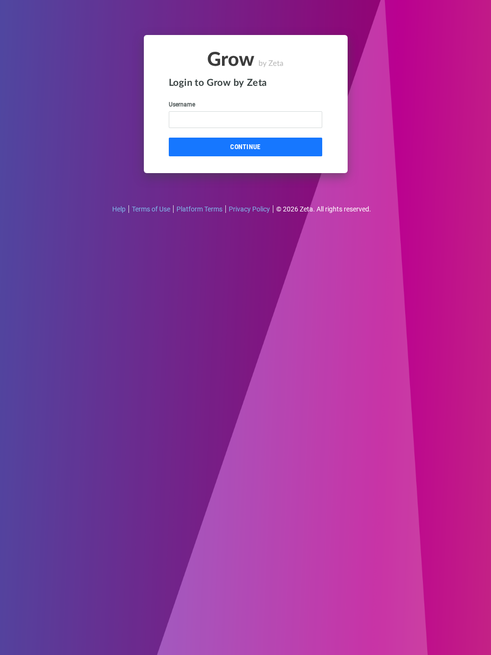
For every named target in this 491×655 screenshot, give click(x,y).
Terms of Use (151, 209)
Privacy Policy (249, 209)
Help (119, 209)
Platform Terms (199, 209)
